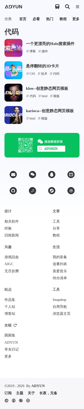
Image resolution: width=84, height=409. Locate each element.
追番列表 (60, 264)
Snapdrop (59, 300)
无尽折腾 (11, 271)
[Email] (13, 174)
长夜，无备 (48, 393)
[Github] (13, 190)
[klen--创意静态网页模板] (13, 93)
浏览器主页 (62, 313)
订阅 (8, 393)
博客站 (9, 313)
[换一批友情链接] (15, 325)
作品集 (9, 300)
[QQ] (51, 174)
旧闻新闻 (11, 235)
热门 (49, 19)
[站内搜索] (67, 7)
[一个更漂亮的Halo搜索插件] (13, 48)
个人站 (9, 307)
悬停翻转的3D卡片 (42, 66)
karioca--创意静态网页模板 (50, 111)
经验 (8, 228)
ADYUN (11, 342)
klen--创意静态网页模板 (47, 88)
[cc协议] (18, 400)
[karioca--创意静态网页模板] (13, 115)
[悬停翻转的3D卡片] (13, 70)
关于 (31, 393)
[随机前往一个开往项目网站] (57, 7)
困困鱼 (9, 335)
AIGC (8, 264)
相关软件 (11, 221)
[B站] (71, 174)
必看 (36, 19)
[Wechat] (32, 174)
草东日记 (11, 349)
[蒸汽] (51, 190)
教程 (63, 19)
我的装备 (60, 257)
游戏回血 (11, 257)
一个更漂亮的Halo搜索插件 (50, 43)
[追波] (71, 190)
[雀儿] (32, 190)
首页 (22, 19)
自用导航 (60, 307)
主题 (19, 393)
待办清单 (60, 278)
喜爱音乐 (60, 271)
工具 (56, 221)
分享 (56, 228)
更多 (76, 19)
